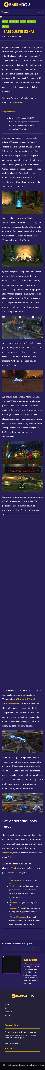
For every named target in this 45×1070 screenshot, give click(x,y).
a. (25, 501)
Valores (7, 1015)
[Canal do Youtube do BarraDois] (23, 1055)
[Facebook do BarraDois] (13, 1055)
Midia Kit (8, 1012)
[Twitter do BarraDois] (28, 1055)
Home (7, 1004)
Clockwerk (16, 868)
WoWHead (18, 102)
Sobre (7, 1008)
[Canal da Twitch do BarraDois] (33, 1055)
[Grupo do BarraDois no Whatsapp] (7, 1055)
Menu (6, 12)
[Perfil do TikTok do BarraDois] (39, 1055)
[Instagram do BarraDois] (18, 1055)
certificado (7, 852)
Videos (40, 12)
